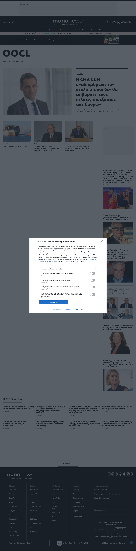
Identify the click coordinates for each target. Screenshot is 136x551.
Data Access (68, 309)
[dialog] (68, 275)
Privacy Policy (79, 309)
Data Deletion (56, 309)
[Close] (102, 242)
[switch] (92, 273)
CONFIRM (53, 302)
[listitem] (68, 269)
